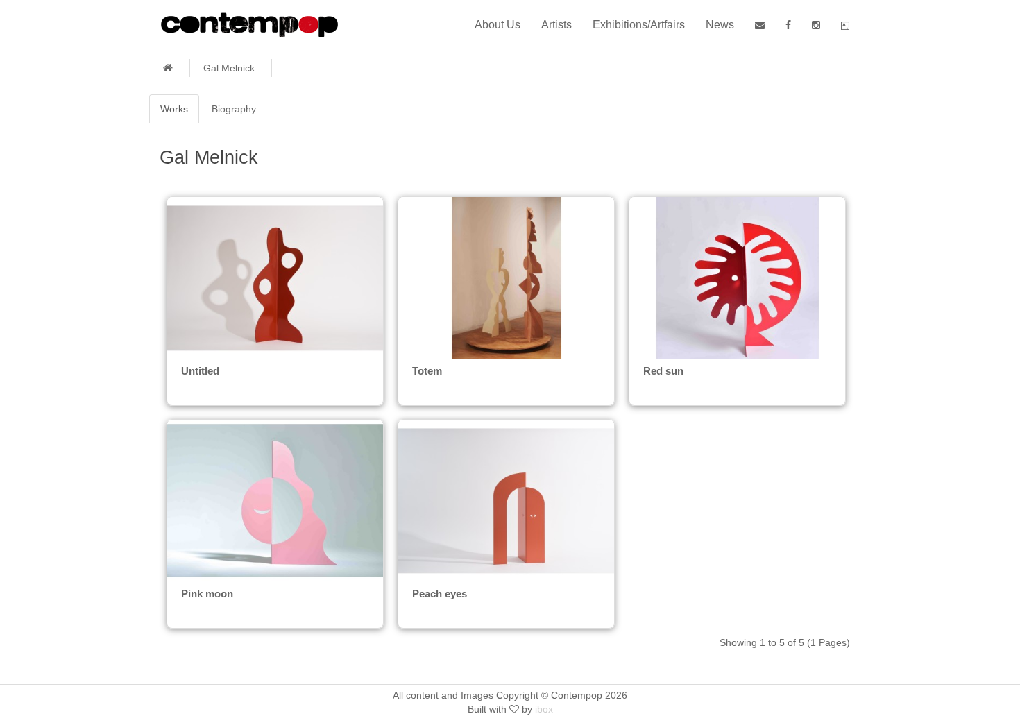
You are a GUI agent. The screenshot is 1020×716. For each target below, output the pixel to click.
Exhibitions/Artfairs (639, 25)
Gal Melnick (229, 68)
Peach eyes (439, 593)
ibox (544, 709)
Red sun (663, 371)
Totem (427, 371)
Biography (234, 108)
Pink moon (207, 593)
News (720, 25)
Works (174, 108)
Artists (556, 25)
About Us (497, 25)
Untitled (200, 371)
